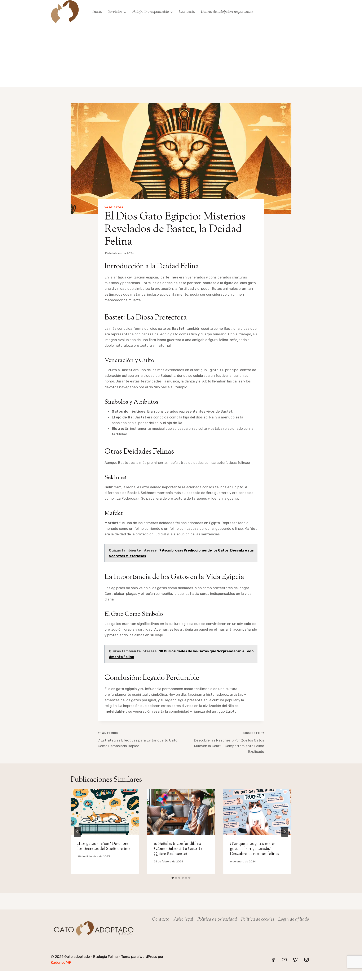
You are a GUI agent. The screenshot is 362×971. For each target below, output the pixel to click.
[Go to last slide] (77, 832)
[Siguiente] (284, 832)
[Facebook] (273, 959)
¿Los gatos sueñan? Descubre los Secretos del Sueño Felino (103, 846)
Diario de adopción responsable (227, 12)
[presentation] (105, 812)
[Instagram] (306, 959)
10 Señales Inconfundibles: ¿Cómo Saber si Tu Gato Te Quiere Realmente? (178, 849)
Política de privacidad (217, 919)
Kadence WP (61, 962)
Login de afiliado (293, 919)
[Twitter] (295, 959)
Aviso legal (183, 919)
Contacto (187, 12)
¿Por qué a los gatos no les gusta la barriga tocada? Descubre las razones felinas (254, 849)
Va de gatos (114, 207)
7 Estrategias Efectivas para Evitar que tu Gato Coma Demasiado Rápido (137, 739)
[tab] (173, 878)
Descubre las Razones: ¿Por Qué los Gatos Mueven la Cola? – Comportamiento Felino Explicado (229, 742)
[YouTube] (284, 959)
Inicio (97, 12)
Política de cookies (257, 919)
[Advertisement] (181, 55)
